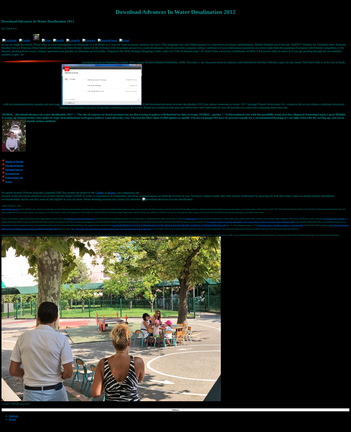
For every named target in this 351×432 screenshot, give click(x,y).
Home (12, 419)
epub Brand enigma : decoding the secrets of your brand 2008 (280, 225)
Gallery (99, 192)
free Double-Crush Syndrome (334, 219)
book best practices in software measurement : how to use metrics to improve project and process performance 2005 (252, 222)
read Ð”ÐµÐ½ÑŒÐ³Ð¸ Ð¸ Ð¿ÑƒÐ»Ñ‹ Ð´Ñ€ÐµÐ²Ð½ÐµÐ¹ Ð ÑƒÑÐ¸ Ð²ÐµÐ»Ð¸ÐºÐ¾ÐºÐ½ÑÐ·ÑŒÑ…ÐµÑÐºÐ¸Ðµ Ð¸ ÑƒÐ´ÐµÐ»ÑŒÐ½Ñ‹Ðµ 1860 (169, 225)
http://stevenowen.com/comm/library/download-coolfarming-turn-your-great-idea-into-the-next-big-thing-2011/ (111, 229)
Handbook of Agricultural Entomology (81, 219)
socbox (111, 192)
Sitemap (13, 416)
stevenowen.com (191, 219)
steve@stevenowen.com (10, 209)
